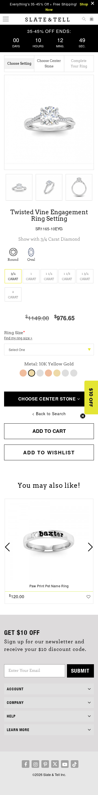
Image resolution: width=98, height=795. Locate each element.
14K (48, 373)
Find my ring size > (18, 338)
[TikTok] (74, 764)
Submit (80, 670)
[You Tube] (65, 764)
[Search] (84, 19)
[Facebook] (25, 764)
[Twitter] (55, 764)
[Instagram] (35, 764)
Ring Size (18, 335)
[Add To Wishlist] (88, 596)
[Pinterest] (45, 764)
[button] (91, 397)
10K (23, 373)
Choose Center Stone (47, 399)
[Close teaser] (82, 416)
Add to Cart (49, 430)
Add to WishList (49, 452)
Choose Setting (19, 63)
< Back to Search (49, 413)
